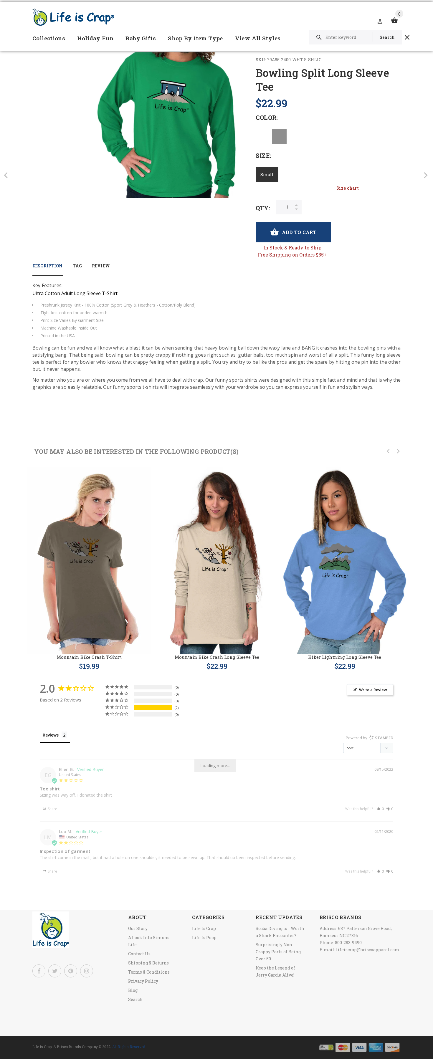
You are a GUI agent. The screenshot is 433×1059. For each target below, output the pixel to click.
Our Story (138, 928)
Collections (48, 38)
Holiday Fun (95, 38)
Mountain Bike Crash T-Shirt (89, 657)
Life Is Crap (204, 928)
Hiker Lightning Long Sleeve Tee (344, 657)
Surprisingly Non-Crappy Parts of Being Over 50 (278, 952)
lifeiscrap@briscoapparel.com (367, 949)
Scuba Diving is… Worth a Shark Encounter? (280, 932)
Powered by (369, 737)
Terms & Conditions (149, 972)
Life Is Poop (204, 937)
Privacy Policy (143, 981)
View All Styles (258, 38)
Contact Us (139, 954)
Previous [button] (388, 451)
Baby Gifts (140, 38)
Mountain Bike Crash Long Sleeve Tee (217, 657)
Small (267, 174)
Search (135, 999)
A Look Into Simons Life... (148, 941)
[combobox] (355, 37)
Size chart (347, 188)
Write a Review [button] (373, 689)
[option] (89, 563)
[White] (263, 136)
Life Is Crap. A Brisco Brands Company (65, 1046)
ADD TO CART (299, 232)
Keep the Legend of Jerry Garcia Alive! (275, 971)
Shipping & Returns (148, 963)
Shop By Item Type (195, 38)
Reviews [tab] (51, 735)
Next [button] (398, 451)
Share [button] (52, 808)
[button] (380, 808)
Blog (133, 990)
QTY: (263, 208)
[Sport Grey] (279, 136)
